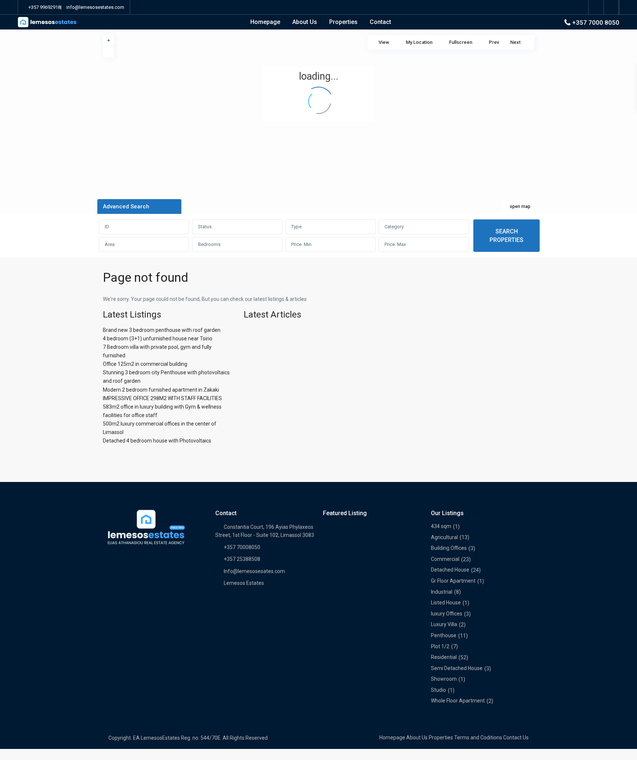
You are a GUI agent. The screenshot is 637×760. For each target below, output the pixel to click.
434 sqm (441, 526)
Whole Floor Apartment (458, 701)
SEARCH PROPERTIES (506, 235)
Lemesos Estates (244, 583)
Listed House (446, 602)
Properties (343, 21)
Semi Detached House (457, 668)
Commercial (445, 559)
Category (394, 226)
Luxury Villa (444, 624)
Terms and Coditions (478, 737)
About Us (304, 21)
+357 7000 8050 (595, 22)
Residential (444, 657)
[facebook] (596, 7)
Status (205, 226)
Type (296, 226)
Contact (380, 21)
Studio (438, 690)
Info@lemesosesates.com (254, 571)
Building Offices (449, 548)
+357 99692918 (44, 7)
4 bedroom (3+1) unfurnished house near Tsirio (157, 338)
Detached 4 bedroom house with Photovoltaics (157, 441)
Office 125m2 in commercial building (145, 364)
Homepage (265, 21)
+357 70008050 (242, 547)
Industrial (441, 592)
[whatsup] (611, 7)
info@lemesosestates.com (95, 7)
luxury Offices (446, 614)
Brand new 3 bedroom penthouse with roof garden (161, 330)
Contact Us (516, 737)
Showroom (444, 679)
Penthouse (443, 635)
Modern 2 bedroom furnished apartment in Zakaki (161, 390)
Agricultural (444, 537)
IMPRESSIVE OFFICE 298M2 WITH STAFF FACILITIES (162, 398)
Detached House (450, 570)
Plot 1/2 (440, 646)
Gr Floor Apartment (453, 581)
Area (110, 244)
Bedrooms (209, 244)
